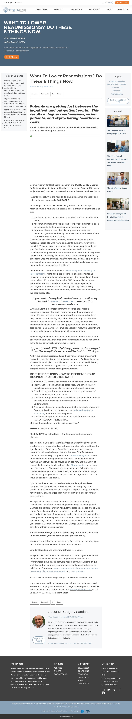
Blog (40, 86)
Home (33, 86)
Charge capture (78, 465)
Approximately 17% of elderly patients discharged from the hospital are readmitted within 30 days (15, 113)
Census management (79, 455)
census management (63, 568)
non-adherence (62, 301)
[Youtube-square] (103, 690)
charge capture (82, 568)
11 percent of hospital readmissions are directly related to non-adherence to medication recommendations (15, 102)
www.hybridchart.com (80, 589)
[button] (43, 10)
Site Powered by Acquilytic (66, 716)
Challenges (83, 668)
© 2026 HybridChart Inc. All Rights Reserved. (54, 711)
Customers (83, 671)
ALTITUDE (58, 668)
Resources (83, 677)
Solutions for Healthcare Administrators (117, 91)
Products (83, 674)
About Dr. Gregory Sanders (68, 612)
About (81, 680)
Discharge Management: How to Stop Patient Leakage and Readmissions (118, 217)
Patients (19, 47)
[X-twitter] (114, 690)
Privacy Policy (74, 711)
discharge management (53, 571)
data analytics (78, 571)
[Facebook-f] (119, 690)
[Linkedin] (108, 690)
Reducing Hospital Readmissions (39, 47)
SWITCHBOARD (60, 674)
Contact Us (83, 683)
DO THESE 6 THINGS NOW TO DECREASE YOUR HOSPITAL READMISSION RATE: (14, 124)
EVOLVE (57, 671)
